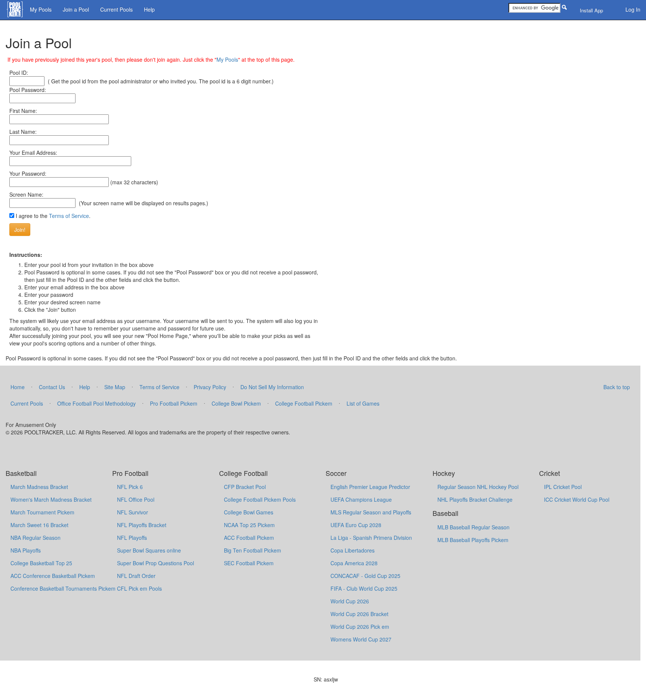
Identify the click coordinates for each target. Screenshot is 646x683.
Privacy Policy (210, 387)
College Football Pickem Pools (260, 499)
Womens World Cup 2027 (360, 639)
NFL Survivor (132, 512)
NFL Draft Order (136, 575)
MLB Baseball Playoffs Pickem (472, 540)
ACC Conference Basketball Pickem (52, 575)
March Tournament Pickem (42, 512)
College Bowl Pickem (236, 403)
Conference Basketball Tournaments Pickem (63, 588)
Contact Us (52, 387)
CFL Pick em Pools (139, 588)
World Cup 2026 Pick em (359, 626)
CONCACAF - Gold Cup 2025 (365, 575)
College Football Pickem (303, 403)
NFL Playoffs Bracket (141, 525)
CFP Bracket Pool (245, 486)
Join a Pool (76, 9)
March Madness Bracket (39, 486)
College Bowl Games (248, 512)
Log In (632, 9)
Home (17, 387)
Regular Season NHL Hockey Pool (478, 486)
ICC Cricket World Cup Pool (576, 499)
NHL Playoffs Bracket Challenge (475, 499)
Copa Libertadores (352, 550)
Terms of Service (69, 215)
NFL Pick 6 (130, 486)
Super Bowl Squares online (149, 550)
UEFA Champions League (361, 499)
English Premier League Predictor (370, 486)
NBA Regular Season (35, 537)
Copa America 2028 (354, 563)
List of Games (363, 403)
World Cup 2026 (349, 601)
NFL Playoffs (132, 537)
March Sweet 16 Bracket (39, 525)
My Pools (41, 9)
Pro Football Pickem (173, 403)
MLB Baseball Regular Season (473, 527)
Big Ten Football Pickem (252, 550)
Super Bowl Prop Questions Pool (155, 563)
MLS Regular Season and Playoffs (370, 512)
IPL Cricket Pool (563, 486)
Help (149, 9)
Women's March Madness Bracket (51, 499)
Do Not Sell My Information (272, 387)
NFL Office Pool (135, 499)
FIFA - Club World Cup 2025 (363, 588)
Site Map (114, 387)
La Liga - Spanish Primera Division (371, 537)
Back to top (616, 387)
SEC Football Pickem (249, 563)
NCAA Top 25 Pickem (249, 525)
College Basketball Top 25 (41, 563)
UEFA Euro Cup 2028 (355, 525)
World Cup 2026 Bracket (359, 614)
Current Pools (116, 9)
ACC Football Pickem (249, 537)
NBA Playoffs (25, 550)
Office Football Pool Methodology (96, 403)
